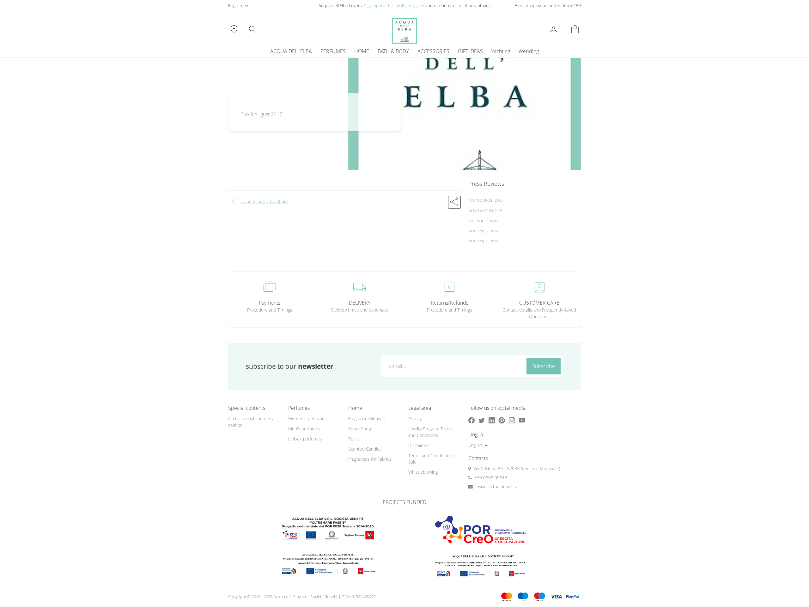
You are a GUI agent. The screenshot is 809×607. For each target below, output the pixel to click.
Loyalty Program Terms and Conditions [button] (430, 432)
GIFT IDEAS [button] (470, 51)
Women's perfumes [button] (307, 419)
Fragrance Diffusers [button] (367, 419)
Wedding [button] (529, 51)
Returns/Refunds (449, 302)
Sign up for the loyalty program (394, 6)
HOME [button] (361, 51)
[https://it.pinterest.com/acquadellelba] (502, 420)
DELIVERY (359, 302)
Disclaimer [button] (418, 445)
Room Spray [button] (360, 429)
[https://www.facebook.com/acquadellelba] (471, 420)
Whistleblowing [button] (423, 472)
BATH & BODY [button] (393, 51)
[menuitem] (500, 51)
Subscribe (543, 366)
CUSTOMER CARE (539, 302)
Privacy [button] (415, 419)
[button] (454, 202)
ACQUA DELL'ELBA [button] (291, 51)
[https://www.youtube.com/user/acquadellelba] (522, 420)
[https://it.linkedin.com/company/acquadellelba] (492, 420)
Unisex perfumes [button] (305, 439)
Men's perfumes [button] (304, 429)
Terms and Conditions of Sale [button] (432, 458)
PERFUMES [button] (333, 51)
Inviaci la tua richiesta (496, 486)
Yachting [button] (500, 51)
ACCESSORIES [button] (433, 51)
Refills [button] (354, 439)
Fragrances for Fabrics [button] (370, 459)
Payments (269, 302)
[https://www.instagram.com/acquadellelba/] (512, 420)
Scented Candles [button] (365, 449)
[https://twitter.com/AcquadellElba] (481, 420)
